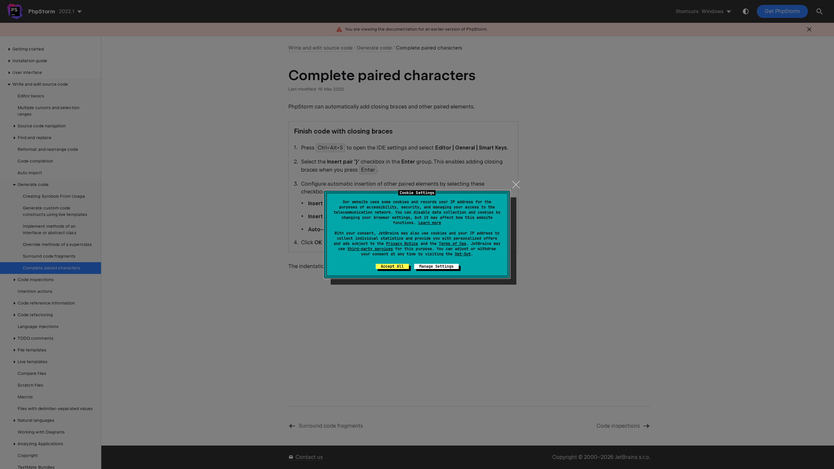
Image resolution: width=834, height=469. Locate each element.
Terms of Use (452, 243)
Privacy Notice (402, 243)
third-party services (370, 248)
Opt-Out (463, 254)
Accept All (392, 266)
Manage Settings (436, 266)
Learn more (429, 222)
